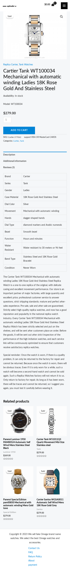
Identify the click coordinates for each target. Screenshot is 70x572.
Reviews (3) (9, 167)
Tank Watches (26, 65)
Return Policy (35, 557)
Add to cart (19, 130)
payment (32, 565)
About (31, 561)
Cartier (16, 141)
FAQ (30, 552)
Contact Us (34, 548)
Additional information (14, 161)
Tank (22, 141)
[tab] (35, 155)
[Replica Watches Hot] (10, 5)
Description (9, 155)
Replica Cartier (10, 65)
